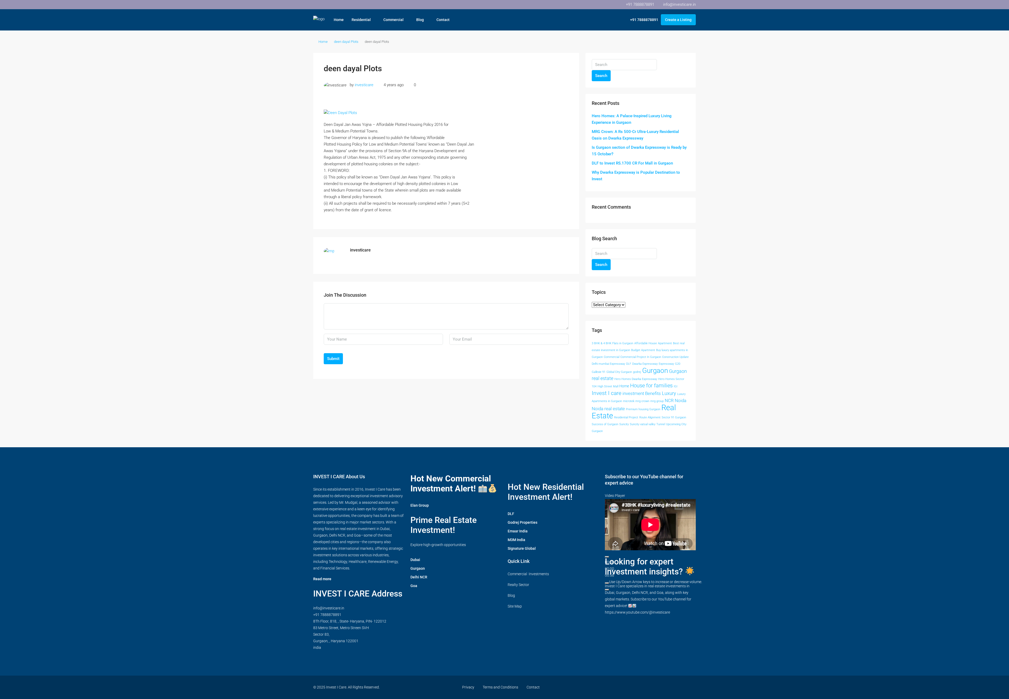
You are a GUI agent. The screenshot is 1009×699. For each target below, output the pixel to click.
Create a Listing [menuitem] (678, 20)
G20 (677, 364)
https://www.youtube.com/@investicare (637, 612)
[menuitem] (641, 19)
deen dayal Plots (346, 42)
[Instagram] (645, 687)
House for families (651, 385)
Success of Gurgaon (605, 424)
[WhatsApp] (681, 687)
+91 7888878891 (327, 615)
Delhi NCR (418, 577)
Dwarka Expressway (645, 364)
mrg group (657, 401)
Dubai (415, 560)
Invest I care (606, 393)
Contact (443, 20)
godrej (637, 372)
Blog (420, 20)
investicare (364, 85)
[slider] (655, 582)
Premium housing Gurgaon (643, 409)
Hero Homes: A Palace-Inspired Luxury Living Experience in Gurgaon (632, 119)
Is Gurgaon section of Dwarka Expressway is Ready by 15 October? (639, 150)
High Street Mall (608, 386)
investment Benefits (641, 393)
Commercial (393, 20)
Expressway (666, 364)
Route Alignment (650, 417)
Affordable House (645, 343)
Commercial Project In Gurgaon (640, 357)
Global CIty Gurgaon (619, 372)
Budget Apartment (643, 350)
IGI (675, 386)
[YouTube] (663, 687)
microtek (628, 401)
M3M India (516, 540)
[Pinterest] (672, 687)
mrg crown (642, 401)
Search (601, 75)
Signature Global (522, 548)
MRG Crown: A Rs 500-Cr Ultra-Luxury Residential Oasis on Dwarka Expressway (635, 135)
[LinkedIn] (654, 687)
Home (339, 20)
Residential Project (626, 417)
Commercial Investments (528, 574)
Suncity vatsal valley (642, 424)
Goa (413, 586)
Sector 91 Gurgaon (674, 417)
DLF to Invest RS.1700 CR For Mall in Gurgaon (632, 163)
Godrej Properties (522, 522)
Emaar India (518, 531)
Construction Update (675, 357)
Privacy (468, 687)
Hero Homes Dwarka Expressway (635, 379)
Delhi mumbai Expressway (608, 364)
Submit (333, 358)
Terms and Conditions (500, 687)
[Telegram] (691, 687)
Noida (680, 400)
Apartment (665, 343)
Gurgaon (655, 370)
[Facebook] (626, 687)
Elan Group (419, 505)
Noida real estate (608, 408)
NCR (669, 400)
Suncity (624, 424)
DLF (628, 364)
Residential (361, 20)
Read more (322, 579)
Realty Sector (518, 585)
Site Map (515, 606)
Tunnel (660, 424)
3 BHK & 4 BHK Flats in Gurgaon (612, 343)
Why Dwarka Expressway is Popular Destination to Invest (636, 175)
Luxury (669, 393)
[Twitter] (636, 687)
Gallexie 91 (598, 372)
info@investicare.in (328, 608)
